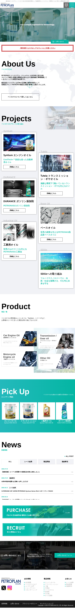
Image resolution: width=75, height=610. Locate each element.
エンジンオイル (50, 582)
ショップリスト (30, 588)
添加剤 (47, 592)
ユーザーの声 (29, 586)
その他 (47, 593)
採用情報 (4, 603)
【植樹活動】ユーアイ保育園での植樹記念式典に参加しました (20, 472)
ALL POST (70, 456)
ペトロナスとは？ (31, 584)
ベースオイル (49, 590)
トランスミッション (51, 584)
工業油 (47, 588)
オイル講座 (48, 595)
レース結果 (12, 487)
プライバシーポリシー (29, 603)
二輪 (46, 586)
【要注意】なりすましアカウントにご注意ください (37, 48)
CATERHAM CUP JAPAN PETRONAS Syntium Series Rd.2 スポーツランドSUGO (27, 491)
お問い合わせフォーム (64, 555)
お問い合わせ (60, 41)
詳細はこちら (14, 167)
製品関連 (69, 584)
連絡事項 (12, 478)
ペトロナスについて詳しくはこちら (20, 97)
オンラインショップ (46, 603)
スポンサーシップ (31, 590)
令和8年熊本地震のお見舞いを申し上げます (14, 481)
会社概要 (28, 582)
